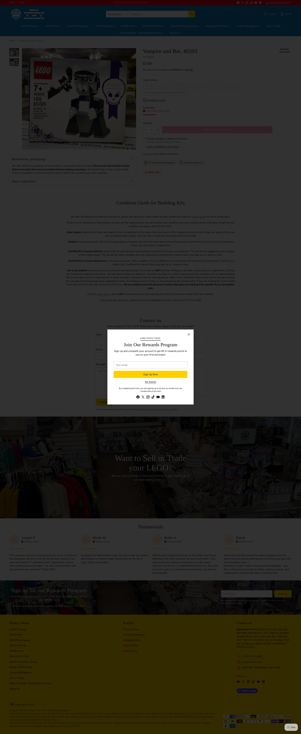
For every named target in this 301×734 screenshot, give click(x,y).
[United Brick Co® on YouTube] (158, 397)
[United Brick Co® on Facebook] (138, 397)
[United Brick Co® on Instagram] (148, 397)
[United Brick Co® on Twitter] (143, 397)
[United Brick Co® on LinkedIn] (163, 397)
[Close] (189, 334)
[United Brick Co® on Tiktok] (153, 397)
